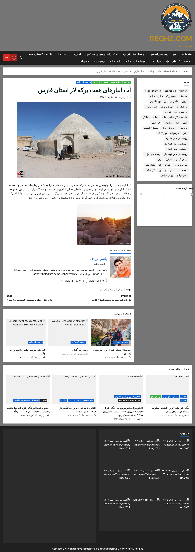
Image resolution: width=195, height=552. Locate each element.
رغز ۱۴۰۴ (162, 132)
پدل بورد (162, 170)
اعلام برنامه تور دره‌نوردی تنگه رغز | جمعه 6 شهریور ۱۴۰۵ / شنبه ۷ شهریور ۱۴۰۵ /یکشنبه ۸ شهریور (123, 411)
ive (6, 57)
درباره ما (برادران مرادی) (136, 61)
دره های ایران (63, 54)
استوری (77, 54)
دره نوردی (182, 127)
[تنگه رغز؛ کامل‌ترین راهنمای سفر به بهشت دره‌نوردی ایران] (167, 389)
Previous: (111, 297)
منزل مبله (150, 164)
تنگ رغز (183, 397)
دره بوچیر (167, 122)
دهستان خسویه (151, 127)
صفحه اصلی (186, 54)
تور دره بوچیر (166, 106)
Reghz (184, 95)
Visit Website (96, 280)
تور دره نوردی (180, 111)
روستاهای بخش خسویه (176, 138)
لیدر (159, 159)
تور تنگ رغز (155, 101)
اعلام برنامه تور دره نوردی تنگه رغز (101, 54)
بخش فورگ (171, 95)
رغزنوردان (175, 132)
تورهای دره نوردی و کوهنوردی (162, 54)
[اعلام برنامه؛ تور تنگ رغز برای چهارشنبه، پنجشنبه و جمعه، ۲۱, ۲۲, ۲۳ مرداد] (28, 389)
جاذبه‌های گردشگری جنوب (40, 54)
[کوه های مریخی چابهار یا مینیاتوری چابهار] (26, 332)
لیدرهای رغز (164, 164)
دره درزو (156, 122)
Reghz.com (171, 38)
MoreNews (123, 548)
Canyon (183, 90)
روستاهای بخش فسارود (176, 143)
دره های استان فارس (170, 397)
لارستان (103, 290)
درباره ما (156, 61)
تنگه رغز (174, 101)
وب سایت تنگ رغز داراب (133, 54)
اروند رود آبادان (80, 349)
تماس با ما (84, 61)
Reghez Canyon (153, 90)
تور (165, 101)
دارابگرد (145, 117)
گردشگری (112, 290)
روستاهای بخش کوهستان (175, 154)
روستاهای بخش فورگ (177, 148)
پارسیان (183, 170)
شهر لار (121, 290)
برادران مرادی (156, 95)
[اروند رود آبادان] (68, 332)
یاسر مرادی (114, 61)
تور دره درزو (151, 106)
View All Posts (73, 280)
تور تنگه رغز (181, 106)
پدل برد (172, 170)
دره (177, 122)
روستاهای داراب (152, 154)
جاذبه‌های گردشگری (84, 82)
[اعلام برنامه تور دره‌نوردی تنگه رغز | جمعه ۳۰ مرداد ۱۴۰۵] (74, 389)
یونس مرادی (99, 61)
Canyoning (170, 90)
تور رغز (167, 111)
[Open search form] (21, 57)
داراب (155, 117)
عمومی (183, 400)
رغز (185, 132)
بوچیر (184, 101)
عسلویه (168, 159)
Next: (29, 297)
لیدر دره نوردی (180, 164)
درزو (185, 122)
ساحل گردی (181, 159)
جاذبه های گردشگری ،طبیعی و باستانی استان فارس (111, 82)
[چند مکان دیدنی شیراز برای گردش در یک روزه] (111, 332)
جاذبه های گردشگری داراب (177, 61)
